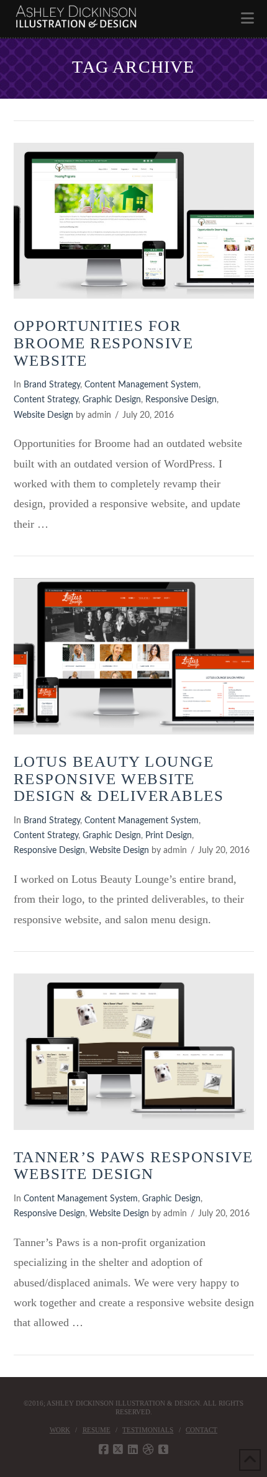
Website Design (43, 415)
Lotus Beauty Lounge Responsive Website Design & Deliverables (119, 778)
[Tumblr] (163, 1449)
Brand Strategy (52, 385)
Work (60, 1430)
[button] (247, 18)
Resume (97, 1430)
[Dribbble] (148, 1449)
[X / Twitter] (118, 1449)
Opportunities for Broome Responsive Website (104, 342)
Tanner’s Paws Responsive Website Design (133, 1166)
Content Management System (141, 385)
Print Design (168, 835)
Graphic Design (112, 399)
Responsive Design (181, 399)
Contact (201, 1430)
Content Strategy (46, 399)
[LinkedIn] (133, 1449)
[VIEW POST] (134, 221)
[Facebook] (104, 1449)
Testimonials (147, 1430)
